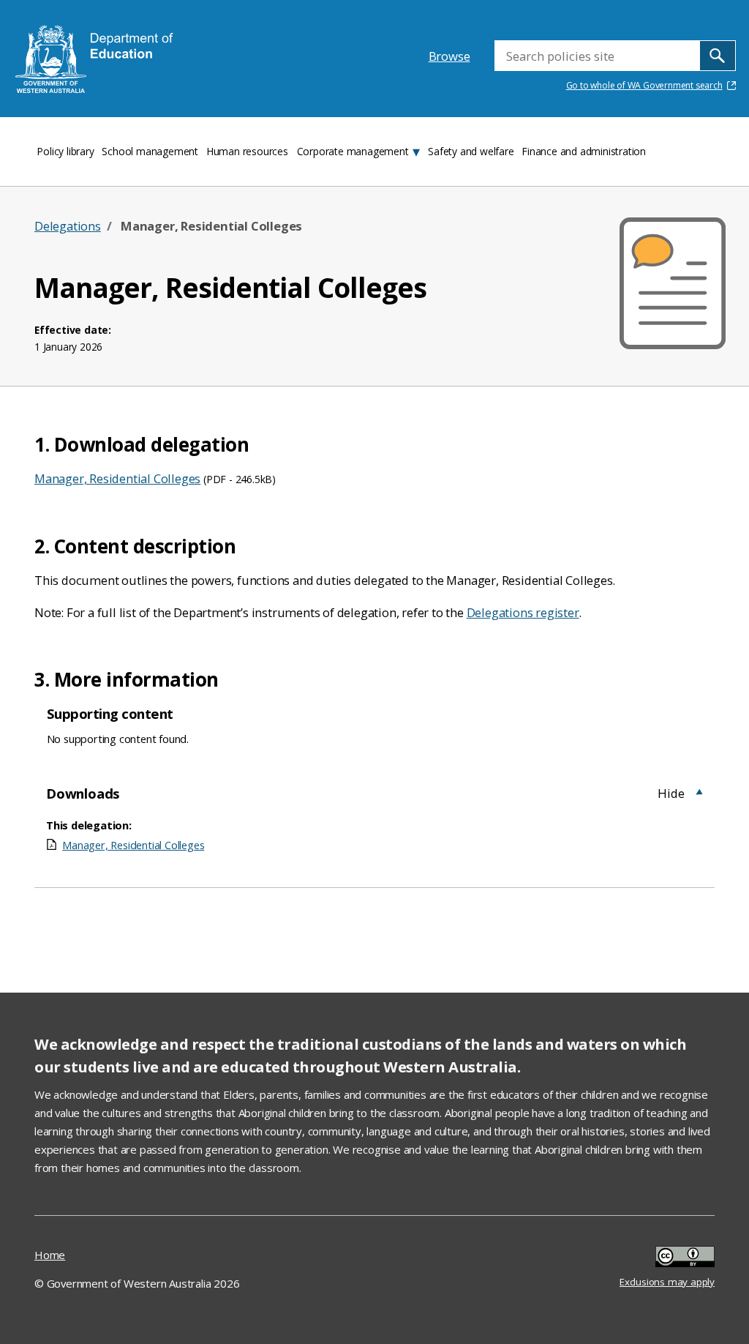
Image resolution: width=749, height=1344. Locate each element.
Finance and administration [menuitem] (584, 151)
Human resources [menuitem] (247, 151)
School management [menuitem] (150, 151)
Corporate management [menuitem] (353, 151)
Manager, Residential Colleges (117, 478)
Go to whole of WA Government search (644, 85)
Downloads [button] (83, 793)
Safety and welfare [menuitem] (470, 151)
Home (49, 1254)
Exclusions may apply (667, 1258)
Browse (449, 56)
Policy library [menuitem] (65, 151)
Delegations (67, 225)
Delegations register (523, 612)
